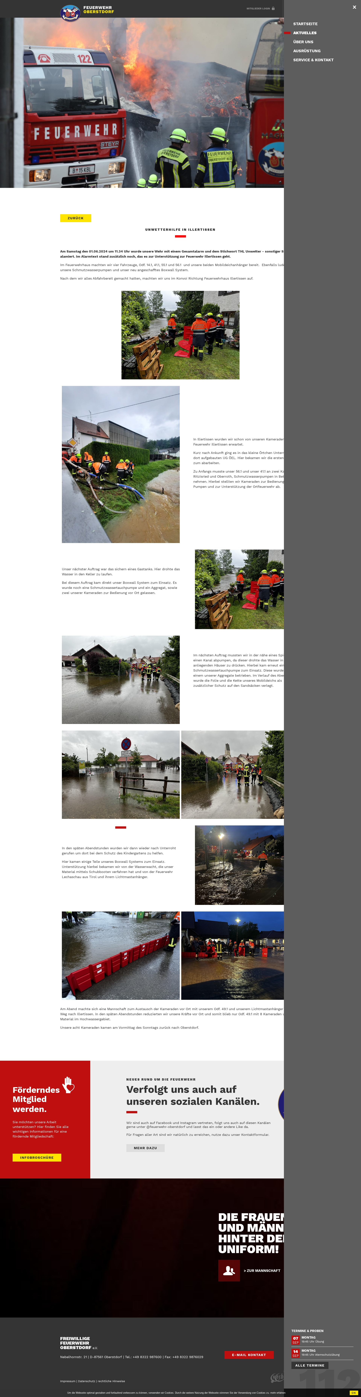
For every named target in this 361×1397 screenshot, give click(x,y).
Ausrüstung (307, 50)
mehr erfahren (277, 1392)
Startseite (305, 23)
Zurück (300, 1297)
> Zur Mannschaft (262, 1270)
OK (354, 1392)
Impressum (67, 1381)
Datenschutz (86, 1381)
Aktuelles (305, 32)
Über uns (303, 41)
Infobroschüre (37, 1158)
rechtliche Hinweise (111, 1381)
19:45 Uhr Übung (313, 1341)
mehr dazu (145, 1148)
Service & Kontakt (313, 59)
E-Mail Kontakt (249, 1355)
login (258, 8)
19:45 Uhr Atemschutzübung (321, 1354)
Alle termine (310, 1365)
